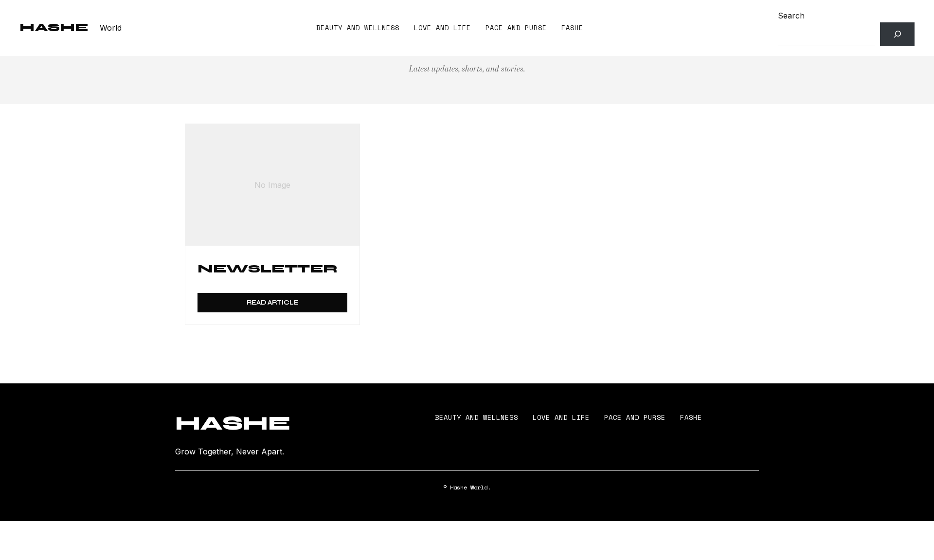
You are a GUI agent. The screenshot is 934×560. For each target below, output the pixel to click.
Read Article (273, 303)
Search (791, 15)
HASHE (53, 27)
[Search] (897, 34)
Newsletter (268, 269)
